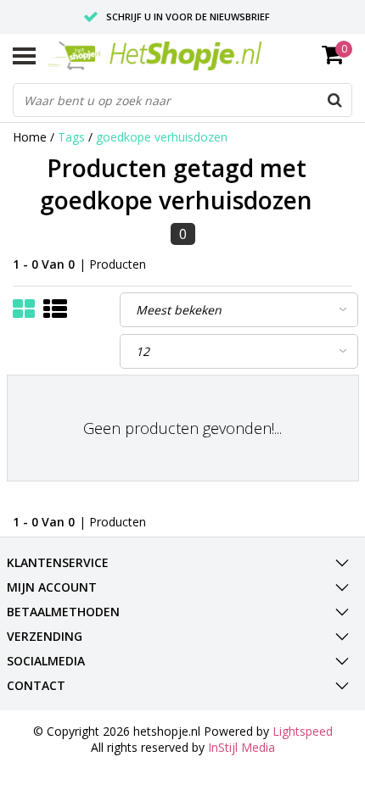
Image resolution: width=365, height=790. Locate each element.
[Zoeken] (334, 100)
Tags (71, 137)
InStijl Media (241, 747)
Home (30, 137)
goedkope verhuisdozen (161, 137)
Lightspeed (302, 731)
